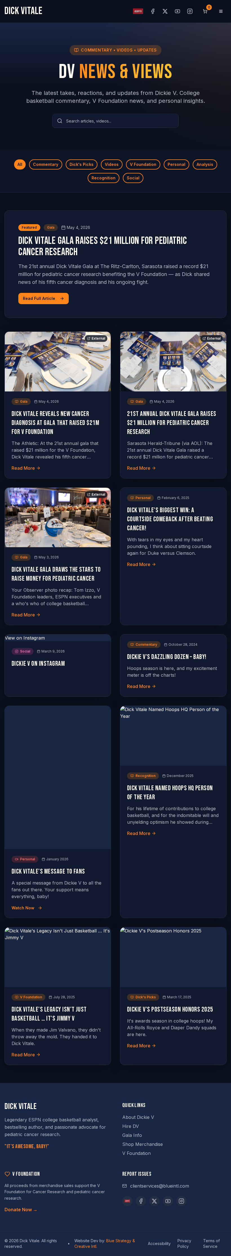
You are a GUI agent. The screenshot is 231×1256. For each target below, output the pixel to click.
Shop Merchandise (142, 1144)
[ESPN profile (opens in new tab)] (138, 11)
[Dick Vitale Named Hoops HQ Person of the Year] (173, 736)
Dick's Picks (82, 164)
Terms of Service (211, 1243)
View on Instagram (25, 638)
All (19, 164)
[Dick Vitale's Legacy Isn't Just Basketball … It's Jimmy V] (58, 957)
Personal (176, 164)
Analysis (205, 164)
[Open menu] (220, 11)
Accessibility (159, 1243)
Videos (112, 164)
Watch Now (23, 907)
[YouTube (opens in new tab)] (177, 11)
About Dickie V (138, 1117)
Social (133, 177)
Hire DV (130, 1126)
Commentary (45, 164)
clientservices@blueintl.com (159, 1186)
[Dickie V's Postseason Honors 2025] (173, 957)
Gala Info (132, 1135)
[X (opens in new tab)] (165, 11)
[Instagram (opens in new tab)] (190, 11)
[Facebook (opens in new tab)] (153, 11)
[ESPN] (127, 1201)
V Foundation (143, 164)
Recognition (103, 177)
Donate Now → (21, 1209)
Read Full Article (39, 298)
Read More (23, 468)
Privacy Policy (184, 1243)
